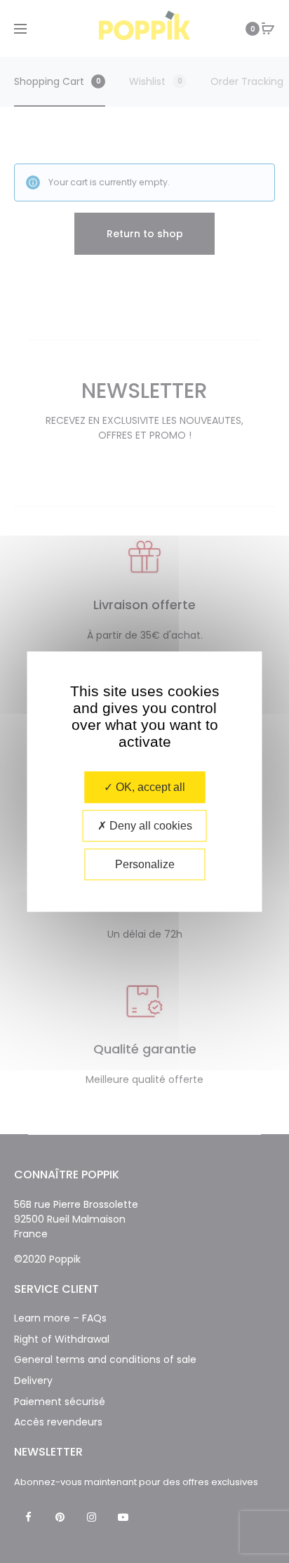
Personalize (145, 864)
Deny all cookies (149, 826)
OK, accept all (149, 787)
